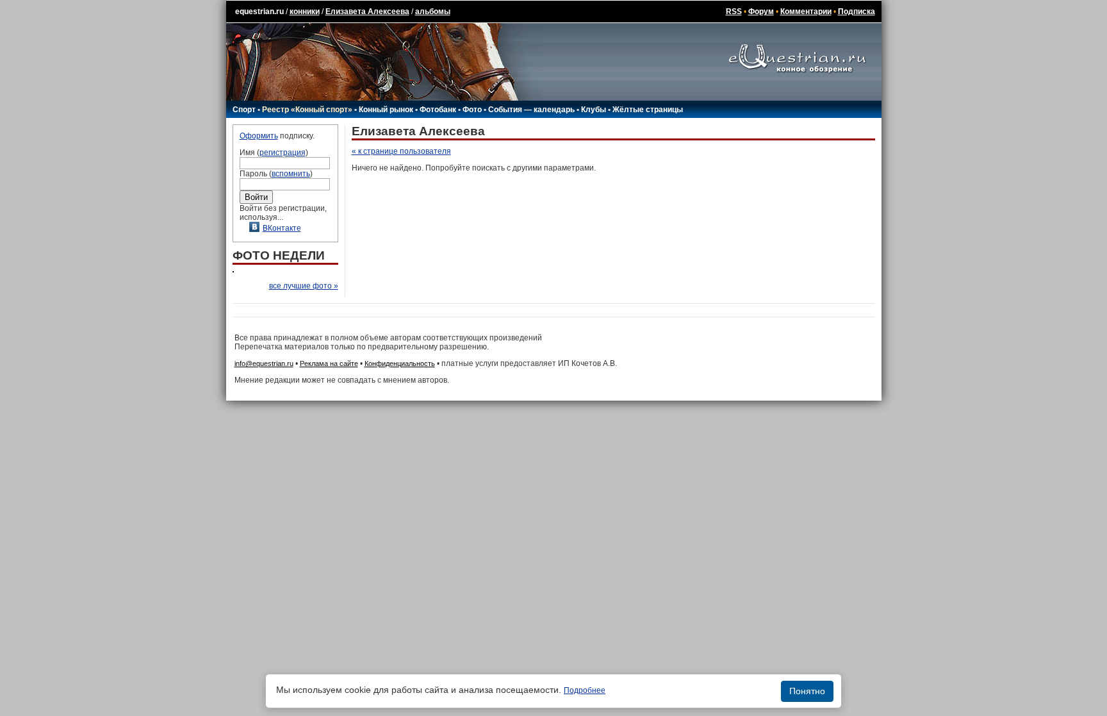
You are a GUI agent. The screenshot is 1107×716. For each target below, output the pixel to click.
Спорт (244, 109)
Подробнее (584, 690)
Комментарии (806, 11)
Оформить (259, 135)
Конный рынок (386, 109)
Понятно (807, 691)
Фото (472, 109)
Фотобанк (438, 109)
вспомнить (291, 173)
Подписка (856, 11)
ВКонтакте (282, 228)
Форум (761, 11)
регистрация (282, 152)
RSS (734, 11)
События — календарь (531, 109)
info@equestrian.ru (263, 363)
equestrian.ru (259, 11)
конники (305, 11)
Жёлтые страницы (647, 109)
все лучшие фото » (303, 285)
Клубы (593, 109)
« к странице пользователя (401, 151)
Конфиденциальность (400, 363)
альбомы (432, 11)
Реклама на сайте (329, 363)
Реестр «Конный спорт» (307, 109)
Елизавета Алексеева (367, 11)
